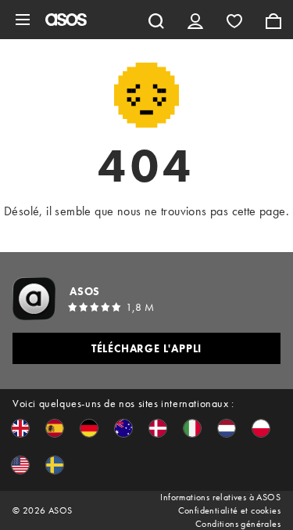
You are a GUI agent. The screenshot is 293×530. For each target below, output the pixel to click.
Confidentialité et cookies (229, 510)
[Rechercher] (156, 19)
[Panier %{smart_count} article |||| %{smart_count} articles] (273, 19)
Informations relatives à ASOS (220, 497)
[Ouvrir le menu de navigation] (22, 19)
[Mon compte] (195, 19)
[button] (20, 428)
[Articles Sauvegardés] (234, 19)
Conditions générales (237, 523)
